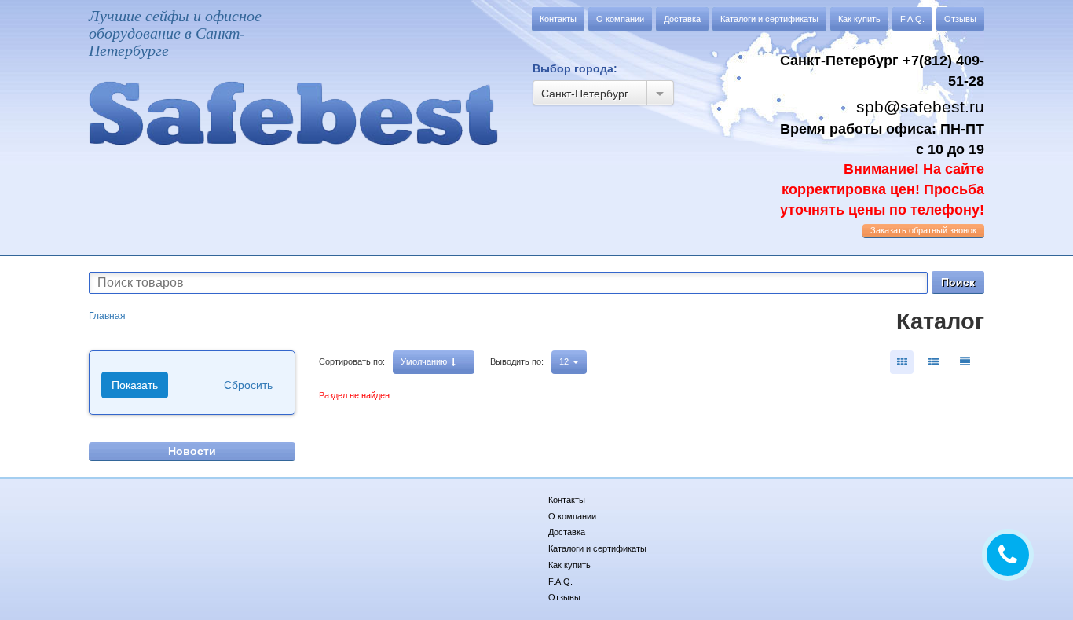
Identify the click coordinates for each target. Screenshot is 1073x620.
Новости (192, 451)
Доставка (682, 19)
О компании (620, 19)
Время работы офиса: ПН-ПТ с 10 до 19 (882, 169)
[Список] (964, 362)
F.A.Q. (912, 19)
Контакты (558, 19)
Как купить (859, 19)
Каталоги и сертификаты (769, 19)
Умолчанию (425, 361)
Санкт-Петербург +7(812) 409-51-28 (882, 71)
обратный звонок (923, 230)
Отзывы (960, 19)
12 (565, 361)
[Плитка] (902, 362)
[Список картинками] (933, 362)
